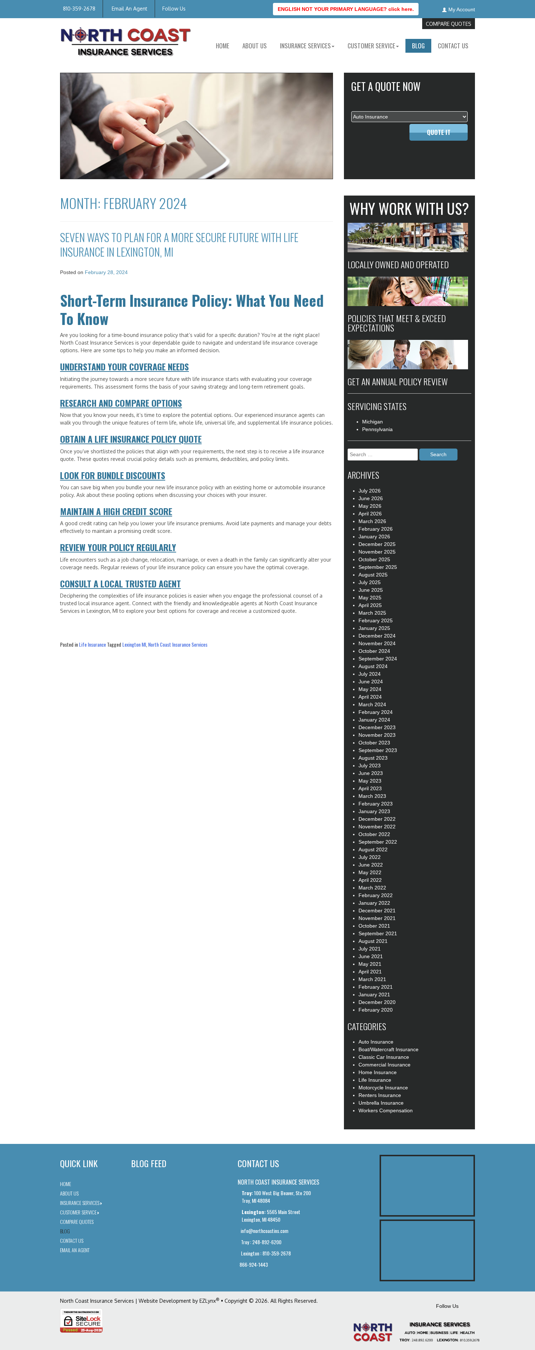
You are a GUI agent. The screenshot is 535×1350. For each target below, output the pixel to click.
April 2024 (370, 697)
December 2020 (377, 1002)
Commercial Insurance (384, 1065)
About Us (254, 45)
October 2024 (374, 651)
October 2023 (374, 743)
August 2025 (373, 575)
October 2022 (374, 834)
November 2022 (377, 826)
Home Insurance (377, 1072)
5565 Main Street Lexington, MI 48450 (271, 1215)
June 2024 (370, 681)
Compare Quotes (448, 24)
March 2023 (372, 796)
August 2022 (373, 849)
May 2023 (369, 781)
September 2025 (377, 567)
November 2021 (377, 918)
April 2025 (370, 605)
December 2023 (377, 727)
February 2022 (375, 895)
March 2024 (372, 704)
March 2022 (372, 888)
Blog (418, 45)
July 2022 (369, 857)
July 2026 (369, 491)
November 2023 (377, 735)
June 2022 (370, 865)
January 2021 (374, 994)
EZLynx (207, 1301)
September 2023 (377, 750)
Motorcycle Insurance (383, 1087)
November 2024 (377, 643)
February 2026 (375, 529)
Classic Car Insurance (383, 1057)
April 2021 (370, 972)
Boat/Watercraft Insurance (388, 1049)
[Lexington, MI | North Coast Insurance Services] (125, 42)
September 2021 (377, 933)
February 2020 (375, 1010)
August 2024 (373, 666)
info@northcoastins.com (263, 1230)
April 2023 (370, 788)
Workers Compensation (385, 1110)
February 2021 (375, 987)
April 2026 (370, 514)
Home (222, 45)
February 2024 (375, 712)
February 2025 (375, 620)
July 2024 (369, 674)
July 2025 (369, 582)
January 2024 (374, 720)
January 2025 (374, 628)
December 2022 (377, 819)
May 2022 (369, 872)
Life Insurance (92, 644)
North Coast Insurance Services (177, 644)
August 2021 (373, 941)
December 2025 (377, 544)
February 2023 (375, 804)
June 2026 (370, 498)
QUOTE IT (439, 132)
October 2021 (374, 926)
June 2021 (370, 956)
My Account (461, 9)
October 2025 (374, 559)
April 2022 (370, 880)
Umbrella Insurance (381, 1103)
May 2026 (369, 506)
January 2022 (374, 903)
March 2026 (372, 521)
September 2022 (377, 842)
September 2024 (377, 659)
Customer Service (78, 1212)
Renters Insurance (379, 1095)
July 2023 (369, 765)
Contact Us (453, 45)
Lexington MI (134, 644)
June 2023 (370, 773)
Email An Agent (128, 8)
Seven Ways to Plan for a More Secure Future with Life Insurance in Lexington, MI (179, 244)
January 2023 (374, 811)
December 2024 (377, 636)
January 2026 (374, 536)
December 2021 (377, 910)
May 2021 (369, 964)
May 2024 (369, 689)
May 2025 (369, 597)
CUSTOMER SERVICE (371, 45)
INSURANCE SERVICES (305, 45)
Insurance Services (79, 1202)
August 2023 (373, 758)
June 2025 (370, 590)
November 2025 (377, 552)
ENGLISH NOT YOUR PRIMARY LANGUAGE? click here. (346, 9)
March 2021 (372, 979)
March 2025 (372, 613)
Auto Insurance (375, 1042)
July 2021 (369, 949)
